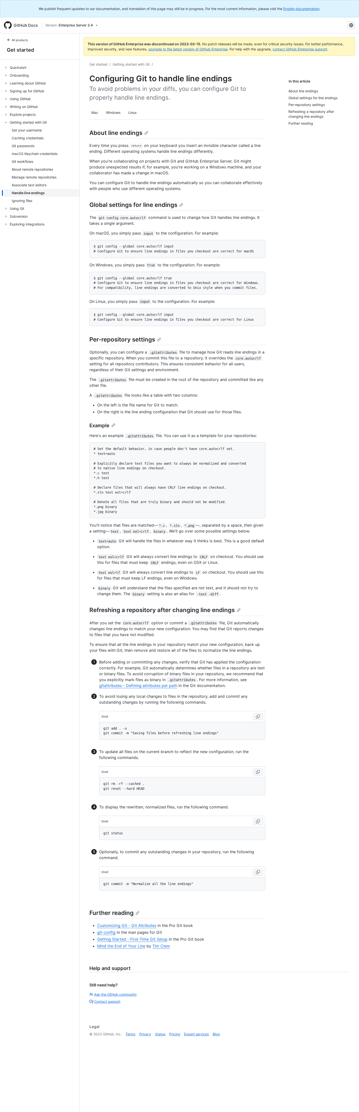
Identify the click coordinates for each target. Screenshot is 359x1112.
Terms (130, 1034)
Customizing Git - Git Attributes (126, 925)
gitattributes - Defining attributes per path (138, 685)
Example (99, 425)
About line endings (115, 132)
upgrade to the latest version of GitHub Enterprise (188, 49)
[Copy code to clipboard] (258, 716)
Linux (132, 112)
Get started (20, 50)
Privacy (145, 1034)
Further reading (111, 912)
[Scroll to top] (348, 1101)
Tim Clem (161, 946)
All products (20, 40)
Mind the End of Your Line (121, 946)
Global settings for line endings (133, 204)
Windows (113, 112)
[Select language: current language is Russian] (351, 25)
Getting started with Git (131, 64)
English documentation (301, 9)
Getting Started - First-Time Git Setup (132, 939)
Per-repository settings (122, 339)
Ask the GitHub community (115, 994)
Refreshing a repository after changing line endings (162, 610)
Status (160, 1034)
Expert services (196, 1034)
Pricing (174, 1034)
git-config (106, 932)
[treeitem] (41, 67)
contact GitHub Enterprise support (300, 49)
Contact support (107, 1001)
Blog (216, 1034)
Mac (94, 112)
